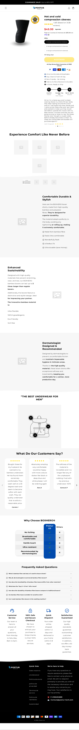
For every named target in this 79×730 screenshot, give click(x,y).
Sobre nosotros (34, 670)
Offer (46, 38)
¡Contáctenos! (34, 675)
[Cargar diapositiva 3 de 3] (61, 126)
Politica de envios (35, 679)
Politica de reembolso (33, 698)
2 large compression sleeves (58, 46)
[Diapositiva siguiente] (63, 126)
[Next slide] (76, 485)
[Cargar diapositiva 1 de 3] (57, 126)
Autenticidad (34, 704)
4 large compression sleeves (58, 51)
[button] (6, 8)
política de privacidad (33, 685)
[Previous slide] (2, 485)
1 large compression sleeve (57, 42)
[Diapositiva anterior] (56, 126)
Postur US (42, 720)
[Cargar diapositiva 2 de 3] (59, 126)
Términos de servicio (33, 692)
